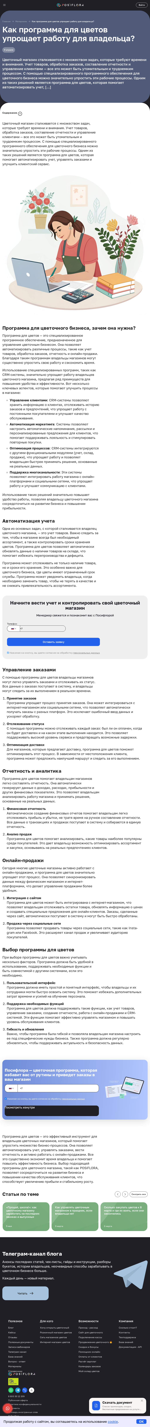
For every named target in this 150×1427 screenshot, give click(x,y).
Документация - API (130, 1346)
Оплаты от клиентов (90, 1356)
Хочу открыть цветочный (54, 1327)
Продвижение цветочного (94, 1342)
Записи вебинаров (19, 1346)
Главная (6, 21)
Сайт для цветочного (91, 1332)
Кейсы (12, 1332)
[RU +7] (13, 628)
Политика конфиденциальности (24, 1404)
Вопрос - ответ (16, 1361)
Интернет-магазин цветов (55, 1342)
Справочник (15, 1371)
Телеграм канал (17, 1351)
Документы (14, 1408)
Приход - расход (88, 1327)
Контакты (124, 1332)
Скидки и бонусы (89, 1346)
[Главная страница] (70, 5)
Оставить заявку (53, 642)
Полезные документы (20, 1342)
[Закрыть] (142, 1400)
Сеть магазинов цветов (53, 1337)
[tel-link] (24, 1390)
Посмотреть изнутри (20, 1107)
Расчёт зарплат (87, 1361)
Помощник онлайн (89, 1351)
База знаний (15, 1356)
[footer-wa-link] (11, 1390)
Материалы (21, 21)
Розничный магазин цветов (56, 1332)
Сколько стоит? (128, 1327)
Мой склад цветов (89, 1371)
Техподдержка (127, 1337)
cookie (113, 1421)
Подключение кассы (90, 1337)
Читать (22, 1293)
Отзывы (12, 1337)
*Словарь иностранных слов (23, 1412)
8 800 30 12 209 (16, 1396)
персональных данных (86, 652)
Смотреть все (139, 1194)
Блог (11, 1327)
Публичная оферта (18, 1400)
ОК (141, 1421)
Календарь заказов (90, 1366)
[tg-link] (18, 1390)
